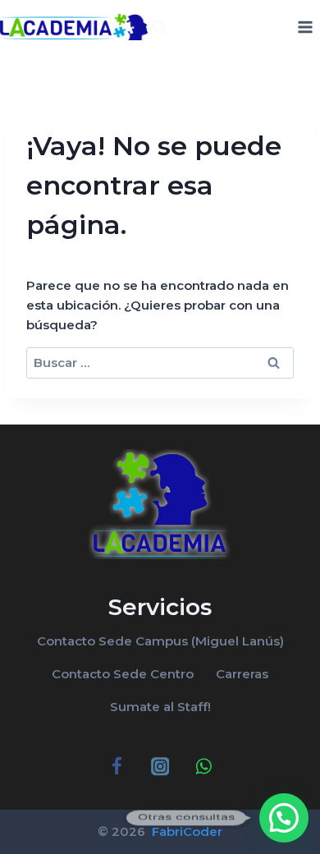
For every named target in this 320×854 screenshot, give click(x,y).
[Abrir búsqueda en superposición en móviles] (160, 27)
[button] (284, 818)
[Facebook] (116, 766)
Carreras (242, 674)
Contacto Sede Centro (123, 674)
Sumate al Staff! (160, 706)
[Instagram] (160, 766)
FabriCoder (185, 831)
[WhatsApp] (203, 766)
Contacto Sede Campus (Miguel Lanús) (160, 641)
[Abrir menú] (305, 26)
